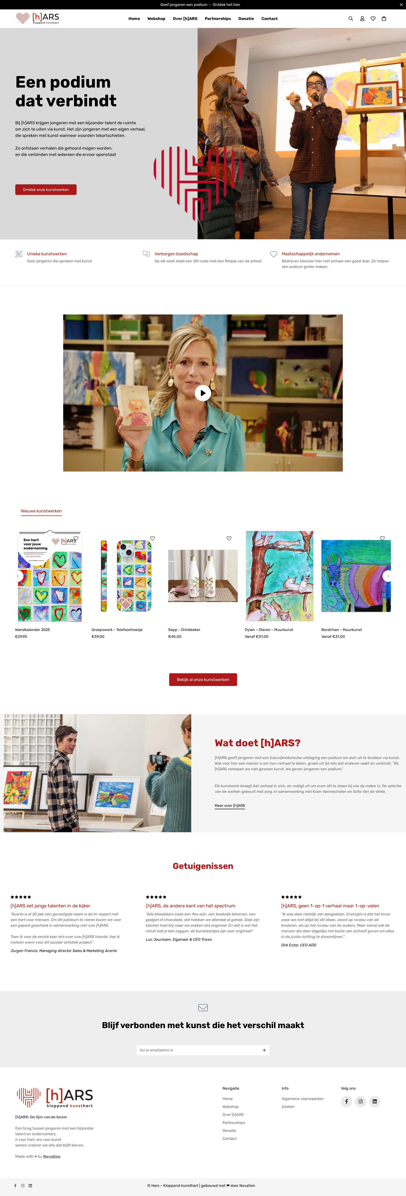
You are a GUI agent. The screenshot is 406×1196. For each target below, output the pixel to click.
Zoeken (288, 1106)
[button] (384, 18)
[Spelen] (203, 393)
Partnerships (218, 18)
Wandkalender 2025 (32, 629)
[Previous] (17, 576)
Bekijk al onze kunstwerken (203, 679)
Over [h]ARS (185, 18)
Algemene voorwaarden (303, 1098)
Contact (270, 18)
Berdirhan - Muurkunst (341, 629)
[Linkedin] (374, 1101)
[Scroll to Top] (396, 1170)
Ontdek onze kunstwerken (46, 189)
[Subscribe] (264, 1050)
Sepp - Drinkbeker (184, 629)
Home (134, 18)
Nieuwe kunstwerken (41, 511)
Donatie (246, 18)
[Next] (388, 576)
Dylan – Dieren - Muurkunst (269, 629)
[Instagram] (360, 1101)
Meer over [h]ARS (230, 805)
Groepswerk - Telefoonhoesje (117, 629)
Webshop (156, 18)
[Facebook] (346, 1101)
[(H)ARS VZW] (37, 18)
